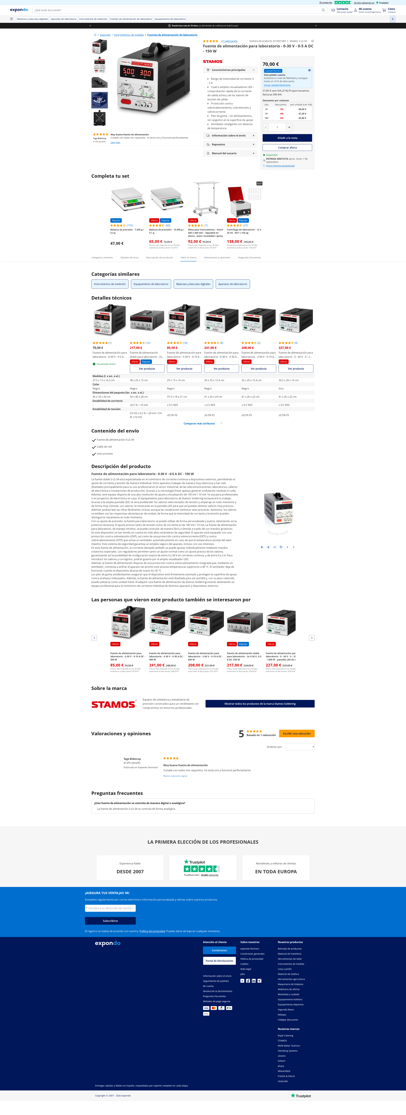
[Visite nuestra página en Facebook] (248, 981)
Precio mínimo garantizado (280, 165)
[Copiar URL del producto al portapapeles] (312, 41)
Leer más (115, 142)
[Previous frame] (287, 547)
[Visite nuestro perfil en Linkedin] (254, 981)
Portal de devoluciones (219, 961)
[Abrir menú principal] (11, 19)
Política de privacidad (152, 931)
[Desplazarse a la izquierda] (90, 25)
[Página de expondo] (95, 35)
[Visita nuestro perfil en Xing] (259, 981)
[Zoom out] (275, 547)
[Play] (262, 547)
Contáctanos (219, 950)
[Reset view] (281, 547)
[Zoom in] (268, 547)
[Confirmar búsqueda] (323, 10)
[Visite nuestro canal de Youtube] (242, 981)
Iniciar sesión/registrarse (277, 85)
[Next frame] (294, 547)
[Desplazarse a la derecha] (316, 25)
